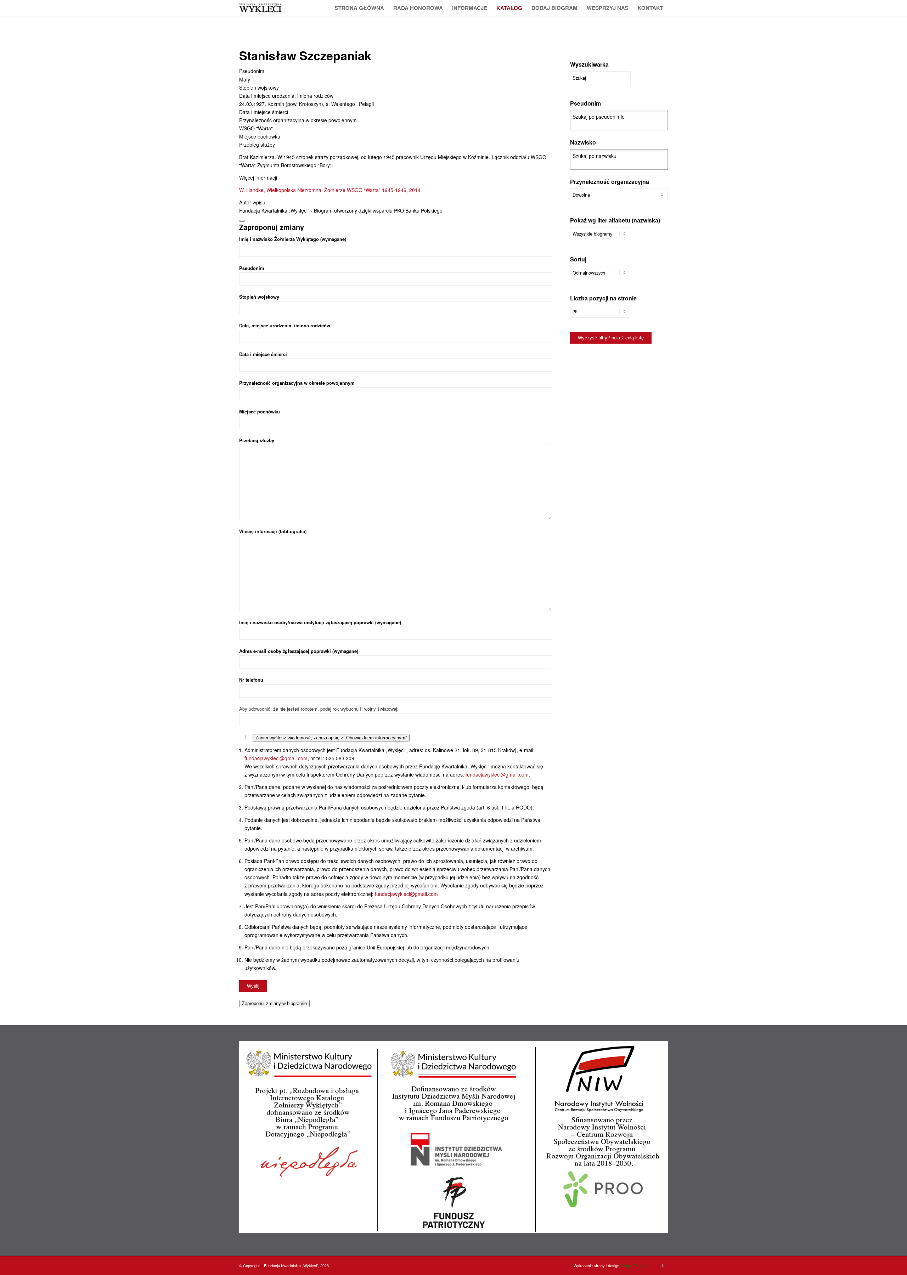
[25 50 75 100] (600, 315)
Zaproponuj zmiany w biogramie (274, 1003)
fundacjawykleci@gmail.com (276, 758)
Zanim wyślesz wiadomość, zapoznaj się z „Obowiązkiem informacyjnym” (331, 737)
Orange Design (633, 1265)
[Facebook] (662, 1265)
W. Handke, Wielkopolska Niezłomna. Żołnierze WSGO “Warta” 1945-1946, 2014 (330, 189)
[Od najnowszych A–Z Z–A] (600, 276)
